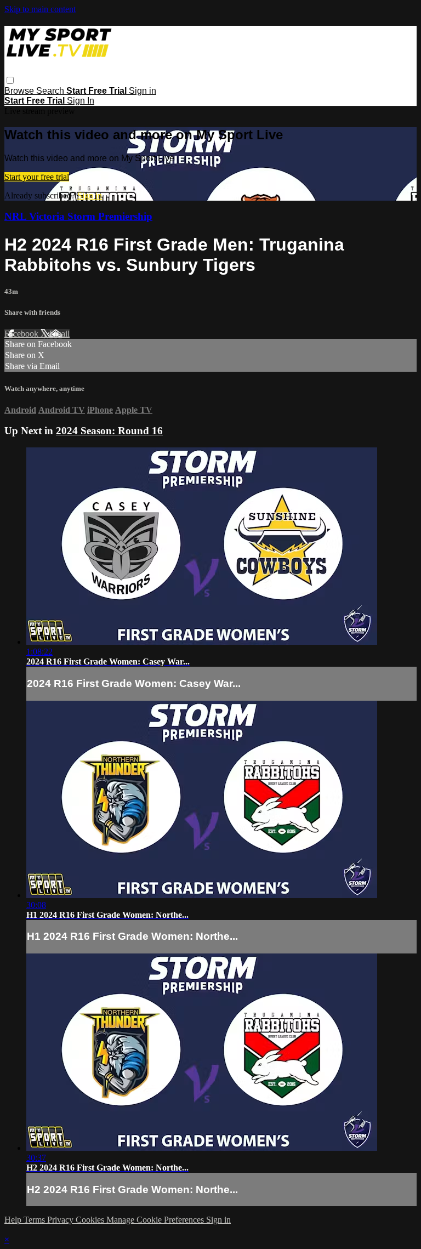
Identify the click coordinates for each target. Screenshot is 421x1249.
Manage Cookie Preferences (156, 1219)
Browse (20, 90)
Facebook (22, 333)
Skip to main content (40, 9)
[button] (10, 80)
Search (51, 90)
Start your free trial (36, 176)
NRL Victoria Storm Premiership (78, 216)
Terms (35, 1219)
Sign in (142, 90)
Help (14, 1219)
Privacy (61, 1219)
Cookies (91, 1219)
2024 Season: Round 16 (109, 430)
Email (59, 333)
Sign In (80, 100)
